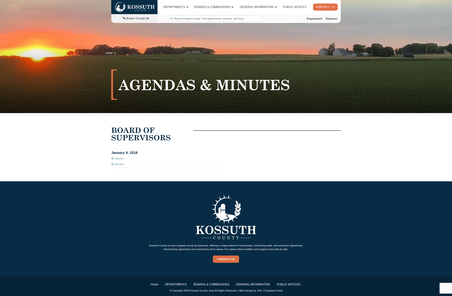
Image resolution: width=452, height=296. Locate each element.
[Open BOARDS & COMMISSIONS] (232, 7)
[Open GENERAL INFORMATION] (275, 7)
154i (259, 290)
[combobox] (214, 19)
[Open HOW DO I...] (333, 7)
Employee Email (273, 290)
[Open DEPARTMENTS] (187, 7)
